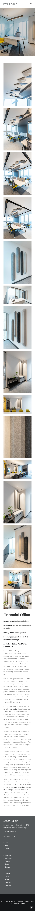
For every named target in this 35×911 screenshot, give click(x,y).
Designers (8, 882)
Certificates (8, 858)
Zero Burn (8, 855)
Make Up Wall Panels (21, 787)
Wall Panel (22, 644)
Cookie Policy (14, 903)
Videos (7, 879)
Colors (7, 864)
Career (7, 848)
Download (8, 885)
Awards (7, 876)
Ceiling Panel (9, 646)
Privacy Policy (29, 901)
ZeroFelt (7, 873)
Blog (6, 845)
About (6, 843)
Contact (7, 867)
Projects (7, 861)
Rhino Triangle (14, 640)
